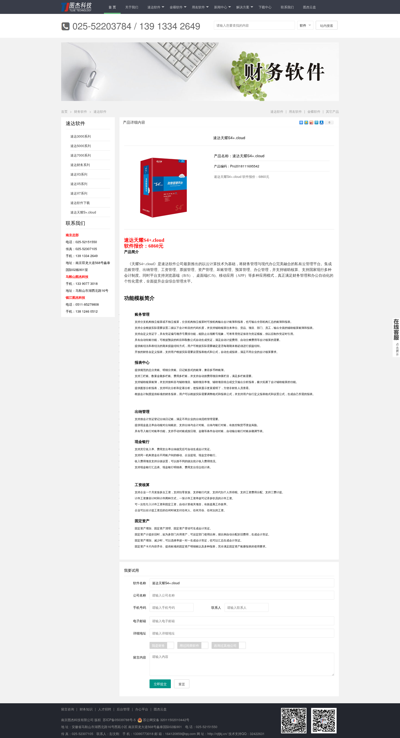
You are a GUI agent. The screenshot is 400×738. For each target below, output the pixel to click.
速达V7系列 (78, 193)
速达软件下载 (80, 202)
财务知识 (86, 709)
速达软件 (153, 7)
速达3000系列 (80, 136)
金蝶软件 (313, 111)
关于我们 (131, 7)
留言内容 (139, 657)
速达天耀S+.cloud (83, 212)
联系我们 (287, 7)
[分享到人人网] (321, 122)
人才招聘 (104, 709)
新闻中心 (220, 7)
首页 (64, 111)
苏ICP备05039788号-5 (119, 719)
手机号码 (139, 607)
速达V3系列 (78, 174)
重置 (181, 684)
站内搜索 (326, 25)
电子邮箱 (139, 621)
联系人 (216, 607)
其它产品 (332, 111)
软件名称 (139, 583)
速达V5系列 (78, 183)
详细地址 (139, 633)
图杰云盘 (309, 7)
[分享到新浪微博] (311, 122)
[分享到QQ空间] (306, 122)
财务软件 (80, 111)
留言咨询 (67, 709)
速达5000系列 (80, 145)
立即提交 (160, 683)
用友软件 (198, 7)
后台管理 (123, 709)
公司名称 (139, 595)
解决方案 (242, 7)
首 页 (112, 7)
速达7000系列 (80, 155)
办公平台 (141, 709)
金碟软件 (176, 7)
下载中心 (265, 7)
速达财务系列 (80, 164)
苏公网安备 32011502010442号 (166, 719)
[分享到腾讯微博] (316, 122)
